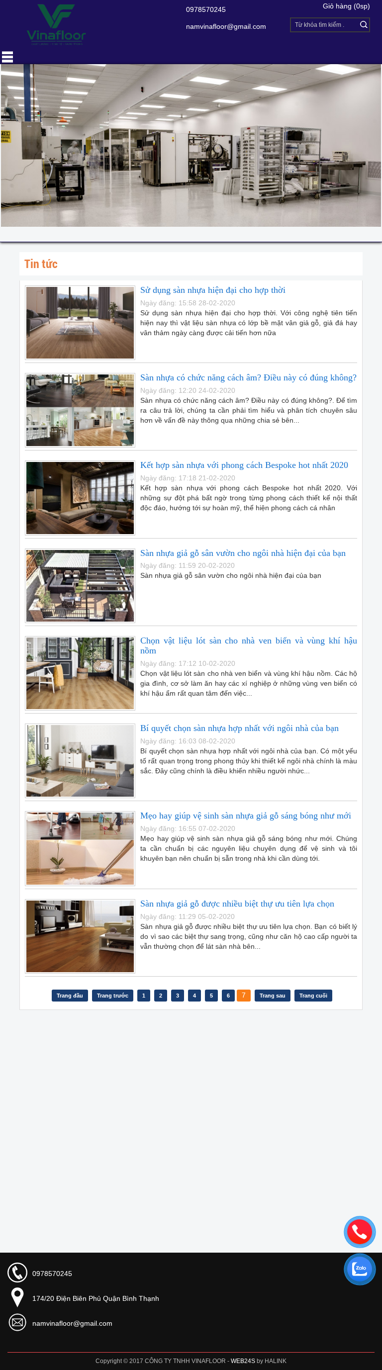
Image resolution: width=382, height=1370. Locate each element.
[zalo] (359, 1269)
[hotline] (359, 1231)
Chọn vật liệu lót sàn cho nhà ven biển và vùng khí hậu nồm (248, 645)
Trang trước (112, 996)
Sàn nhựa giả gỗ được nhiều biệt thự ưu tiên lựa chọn (237, 904)
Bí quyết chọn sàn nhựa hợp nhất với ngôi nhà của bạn (239, 728)
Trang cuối (313, 996)
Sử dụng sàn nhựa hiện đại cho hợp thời (213, 290)
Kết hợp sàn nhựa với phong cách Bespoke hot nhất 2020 (244, 465)
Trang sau (273, 996)
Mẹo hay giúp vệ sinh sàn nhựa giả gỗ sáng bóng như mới (245, 816)
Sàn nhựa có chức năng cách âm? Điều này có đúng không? (248, 377)
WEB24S (243, 1361)
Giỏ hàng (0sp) (346, 6)
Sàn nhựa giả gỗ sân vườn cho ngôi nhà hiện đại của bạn (243, 553)
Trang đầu (70, 996)
